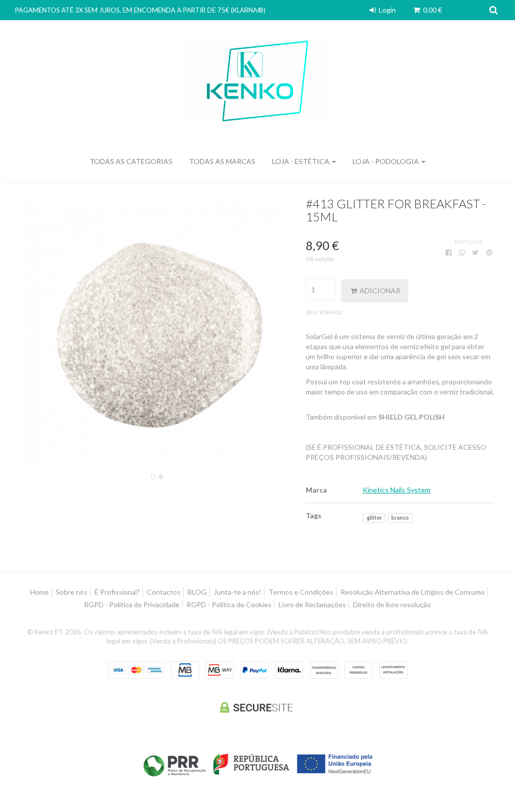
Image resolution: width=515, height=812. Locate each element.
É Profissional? (117, 592)
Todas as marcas (222, 161)
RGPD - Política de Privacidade (132, 604)
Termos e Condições (301, 592)
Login (386, 10)
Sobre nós (72, 592)
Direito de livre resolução (392, 604)
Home (39, 592)
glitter (374, 518)
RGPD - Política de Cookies (229, 604)
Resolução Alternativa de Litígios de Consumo (412, 592)
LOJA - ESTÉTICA (301, 161)
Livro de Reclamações (312, 604)
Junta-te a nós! (238, 592)
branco (400, 518)
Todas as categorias (131, 161)
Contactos (164, 592)
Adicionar (379, 290)
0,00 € (431, 10)
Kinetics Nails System (397, 489)
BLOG (197, 592)
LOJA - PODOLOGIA (386, 161)
